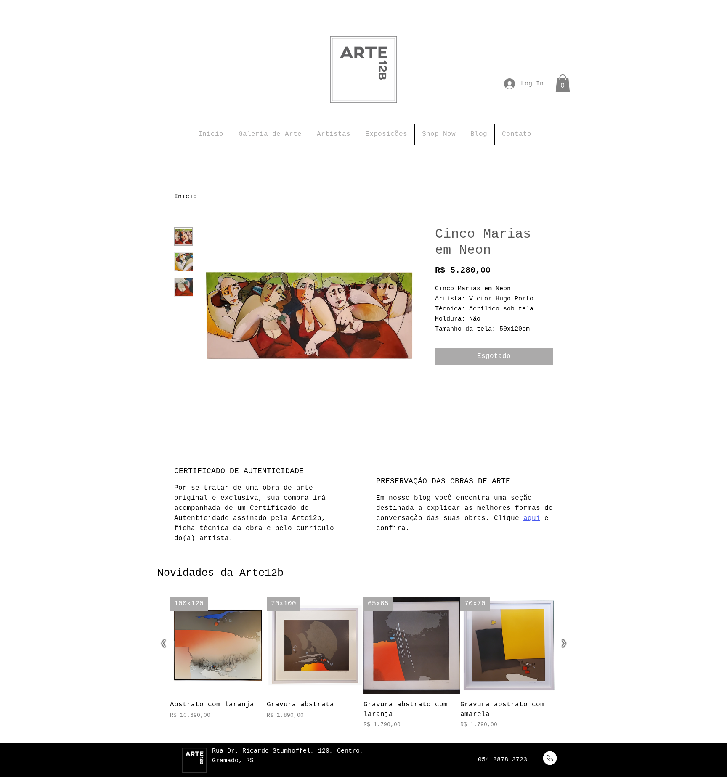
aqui (531, 518)
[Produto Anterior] (163, 644)
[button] (562, 83)
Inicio (185, 196)
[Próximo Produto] (563, 644)
